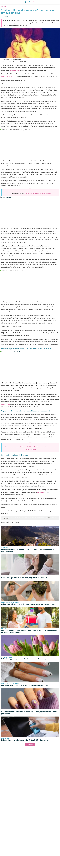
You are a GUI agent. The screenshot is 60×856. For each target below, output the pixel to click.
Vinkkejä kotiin (5, 738)
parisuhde (40, 492)
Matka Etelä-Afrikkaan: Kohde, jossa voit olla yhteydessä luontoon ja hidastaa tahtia (27, 550)
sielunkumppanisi (6, 76)
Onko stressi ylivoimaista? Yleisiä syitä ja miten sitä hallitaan (24, 578)
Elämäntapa (4, 547)
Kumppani (3, 6)
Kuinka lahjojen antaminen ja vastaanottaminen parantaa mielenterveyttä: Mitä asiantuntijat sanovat (29, 631)
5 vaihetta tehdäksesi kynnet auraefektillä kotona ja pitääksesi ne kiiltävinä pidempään (29, 713)
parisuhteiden (14, 70)
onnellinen (40, 437)
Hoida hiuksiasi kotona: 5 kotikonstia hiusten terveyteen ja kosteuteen (28, 604)
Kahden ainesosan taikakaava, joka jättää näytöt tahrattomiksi (25, 740)
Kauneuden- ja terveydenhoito (10, 602)
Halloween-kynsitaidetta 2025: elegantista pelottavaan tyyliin (25, 685)
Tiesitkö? (4, 628)
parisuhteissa (5, 404)
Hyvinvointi (4, 576)
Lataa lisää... (30, 744)
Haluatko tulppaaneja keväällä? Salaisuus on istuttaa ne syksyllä (25, 659)
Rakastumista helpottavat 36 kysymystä (38, 193)
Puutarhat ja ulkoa (6, 657)
